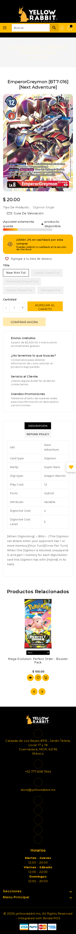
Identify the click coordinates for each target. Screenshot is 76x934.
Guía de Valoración (28, 213)
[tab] (38, 425)
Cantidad (9, 299)
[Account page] (62, 28)
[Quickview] (30, 677)
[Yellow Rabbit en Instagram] (38, 819)
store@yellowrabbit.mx (38, 790)
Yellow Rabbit (38, 57)
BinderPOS (51, 918)
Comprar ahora (24, 322)
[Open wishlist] (71, 467)
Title (6, 265)
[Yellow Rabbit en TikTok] (38, 839)
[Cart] (70, 28)
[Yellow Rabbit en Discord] (38, 829)
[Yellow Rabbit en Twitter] (38, 810)
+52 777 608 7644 (38, 771)
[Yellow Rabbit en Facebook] (38, 800)
